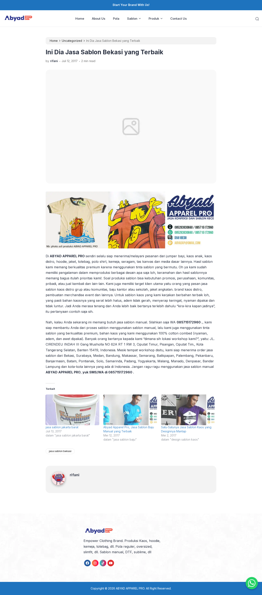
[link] (87, 563)
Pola (116, 18)
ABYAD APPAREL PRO (130, 588)
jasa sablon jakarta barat (62, 427)
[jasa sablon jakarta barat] (72, 409)
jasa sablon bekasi (60, 451)
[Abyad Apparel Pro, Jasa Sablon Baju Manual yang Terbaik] (130, 409)
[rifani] (61, 484)
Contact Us (178, 18)
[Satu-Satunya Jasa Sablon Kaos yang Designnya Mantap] (188, 409)
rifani (74, 475)
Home (79, 18)
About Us (98, 18)
